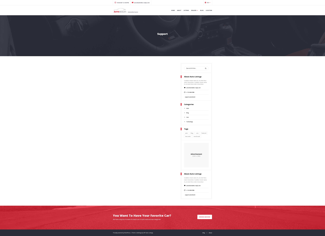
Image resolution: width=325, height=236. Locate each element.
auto (186, 133)
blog (192, 133)
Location (209, 10)
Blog (201, 10)
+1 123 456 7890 (190, 92)
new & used (197, 136)
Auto (187, 108)
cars (197, 133)
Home (173, 10)
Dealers (193, 10)
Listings (186, 10)
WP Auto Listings (148, 233)
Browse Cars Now (204, 217)
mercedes (188, 136)
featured (204, 133)
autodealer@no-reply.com (142, 2)
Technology (189, 121)
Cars (187, 117)
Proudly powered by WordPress (122, 233)
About (179, 10)
